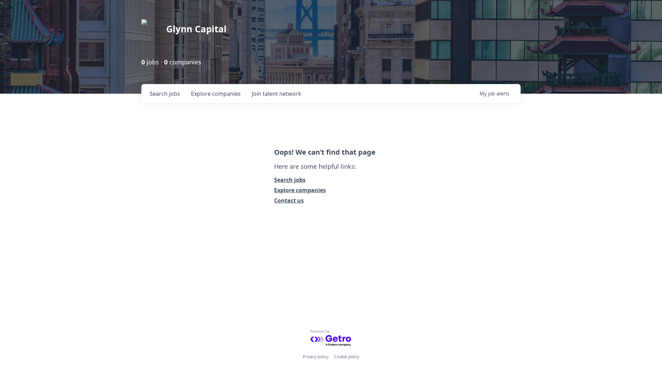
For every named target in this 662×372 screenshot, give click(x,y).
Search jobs (289, 180)
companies (216, 93)
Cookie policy (346, 357)
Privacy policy (316, 357)
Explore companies (300, 190)
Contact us (289, 200)
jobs (165, 93)
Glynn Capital (196, 29)
